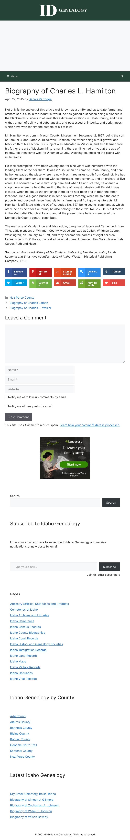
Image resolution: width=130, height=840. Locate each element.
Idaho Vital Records (23, 678)
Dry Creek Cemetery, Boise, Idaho (33, 794)
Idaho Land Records (24, 655)
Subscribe (109, 567)
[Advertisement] (65, 46)
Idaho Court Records (24, 638)
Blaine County (19, 733)
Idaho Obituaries (21, 673)
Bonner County (20, 739)
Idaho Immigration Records (28, 650)
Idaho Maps (18, 661)
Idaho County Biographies (27, 632)
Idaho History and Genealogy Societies (36, 644)
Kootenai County (21, 751)
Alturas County (20, 722)
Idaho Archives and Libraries (29, 615)
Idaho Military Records (25, 667)
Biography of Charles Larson (29, 303)
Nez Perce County (22, 297)
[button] (122, 76)
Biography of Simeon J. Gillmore (31, 799)
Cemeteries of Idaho (24, 609)
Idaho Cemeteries (22, 621)
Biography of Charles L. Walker (30, 308)
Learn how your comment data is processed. (90, 425)
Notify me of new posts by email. (30, 406)
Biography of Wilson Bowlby (29, 817)
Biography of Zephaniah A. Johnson (34, 805)
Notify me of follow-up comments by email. (37, 397)
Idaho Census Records (25, 627)
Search (15, 496)
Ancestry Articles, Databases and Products (39, 603)
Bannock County (21, 727)
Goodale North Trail (23, 745)
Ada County (18, 716)
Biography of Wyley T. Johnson (31, 811)
